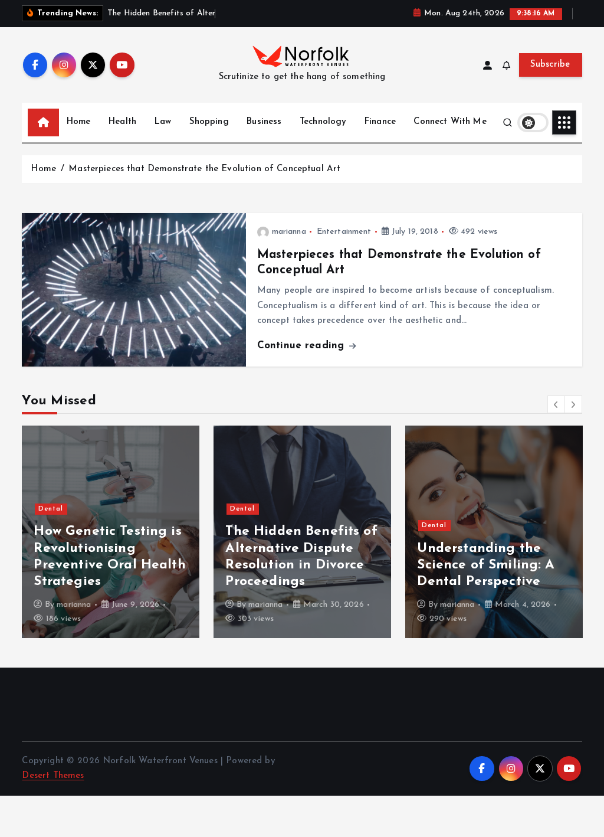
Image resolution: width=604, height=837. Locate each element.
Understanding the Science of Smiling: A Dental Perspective (485, 565)
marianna (289, 231)
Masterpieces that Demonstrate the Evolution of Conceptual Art (204, 169)
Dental (50, 509)
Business (264, 121)
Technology (323, 121)
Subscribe (550, 64)
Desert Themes (53, 775)
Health (122, 121)
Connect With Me (449, 121)
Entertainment (344, 231)
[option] (110, 532)
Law (163, 121)
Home (79, 121)
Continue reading (302, 346)
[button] (556, 404)
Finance (380, 121)
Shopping (209, 121)
